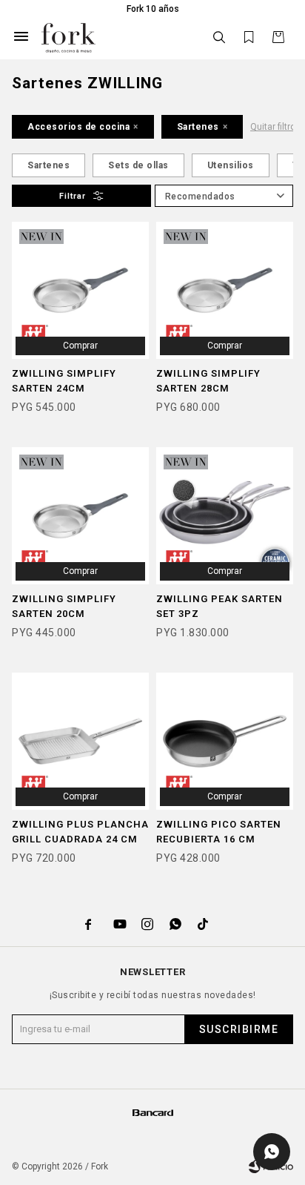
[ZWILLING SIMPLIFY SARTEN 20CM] (80, 515)
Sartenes (198, 127)
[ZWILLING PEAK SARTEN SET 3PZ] (224, 515)
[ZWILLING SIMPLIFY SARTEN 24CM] (80, 290)
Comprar (80, 345)
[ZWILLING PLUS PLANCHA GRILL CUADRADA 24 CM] (80, 741)
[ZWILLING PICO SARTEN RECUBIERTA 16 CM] (224, 741)
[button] (219, 37)
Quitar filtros (275, 127)
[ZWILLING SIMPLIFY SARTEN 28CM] (224, 290)
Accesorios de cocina (78, 127)
